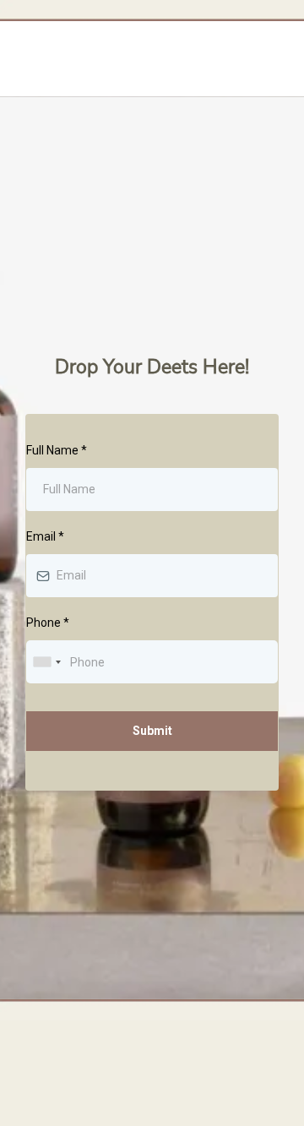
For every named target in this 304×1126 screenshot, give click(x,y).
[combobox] (46, 662)
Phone (47, 622)
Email (45, 536)
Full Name (56, 450)
